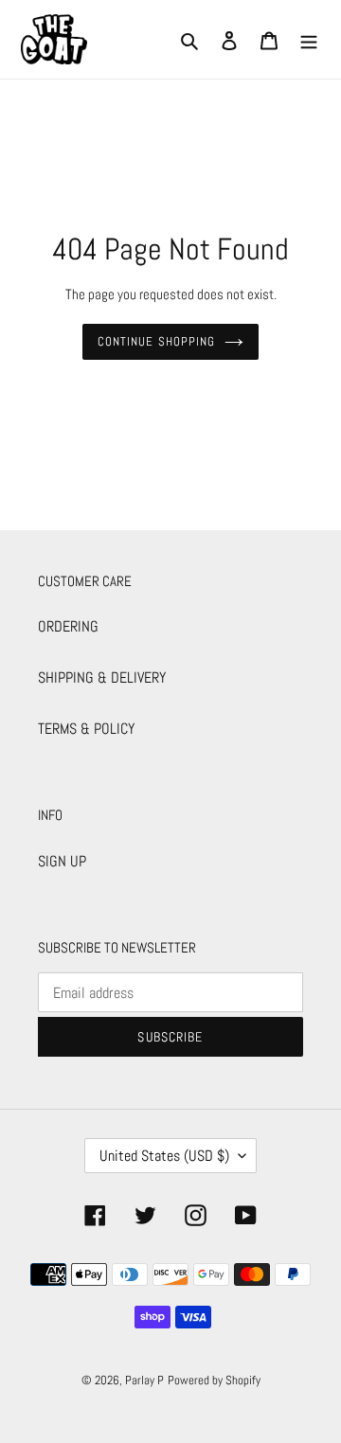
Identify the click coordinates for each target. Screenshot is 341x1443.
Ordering (68, 626)
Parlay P (144, 1380)
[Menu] (309, 40)
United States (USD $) (164, 1156)
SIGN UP (62, 861)
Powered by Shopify (214, 1380)
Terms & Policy (86, 729)
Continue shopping (156, 341)
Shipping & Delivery (102, 677)
